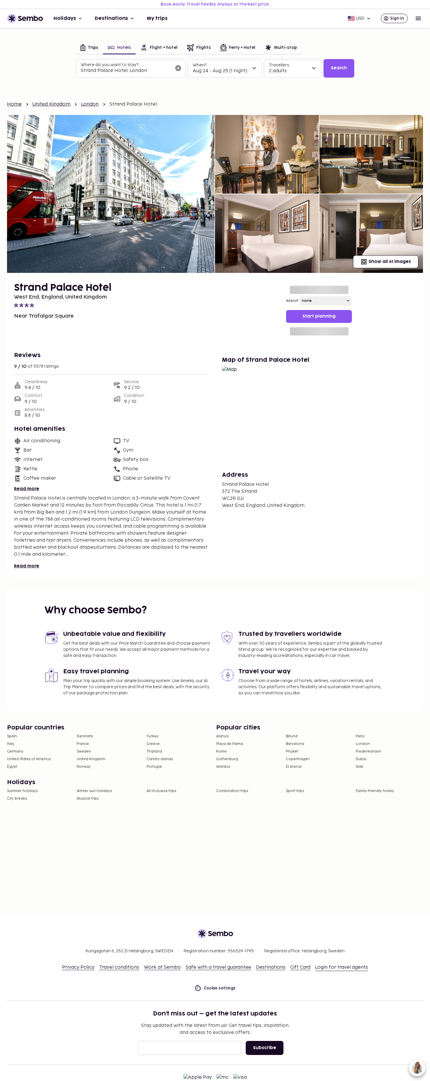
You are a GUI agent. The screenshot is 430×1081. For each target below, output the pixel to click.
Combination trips (232, 791)
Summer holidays (22, 791)
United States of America (29, 759)
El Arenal (294, 767)
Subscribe (264, 1048)
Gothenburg (227, 759)
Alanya (222, 736)
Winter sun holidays (94, 791)
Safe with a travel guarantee (218, 967)
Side (359, 767)
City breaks (17, 798)
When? (200, 65)
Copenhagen (298, 759)
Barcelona (295, 744)
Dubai (361, 759)
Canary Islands (160, 759)
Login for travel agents (341, 967)
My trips (157, 18)
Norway (84, 767)
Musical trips (88, 798)
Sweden (84, 751)
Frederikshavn (368, 751)
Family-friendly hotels (375, 791)
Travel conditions (119, 967)
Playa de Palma (229, 744)
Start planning (319, 316)
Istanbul (223, 767)
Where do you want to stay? (109, 64)
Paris (360, 736)
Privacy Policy (78, 967)
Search (339, 68)
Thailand (154, 751)
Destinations (111, 18)
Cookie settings (220, 988)
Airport (292, 301)
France (83, 744)
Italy (10, 744)
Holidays (65, 18)
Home (14, 104)
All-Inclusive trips (161, 791)
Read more (26, 489)
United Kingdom (51, 104)
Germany (15, 751)
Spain (12, 736)
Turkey (153, 736)
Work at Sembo (162, 967)
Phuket (292, 751)
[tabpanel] (215, 68)
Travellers (279, 65)
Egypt (12, 767)
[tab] (89, 48)
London (90, 104)
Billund (291, 736)
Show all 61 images (390, 262)
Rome (221, 751)
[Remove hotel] (178, 68)
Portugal (154, 767)
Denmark (85, 736)
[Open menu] (418, 18)
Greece (153, 744)
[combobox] (126, 71)
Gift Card (300, 967)
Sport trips (295, 791)
